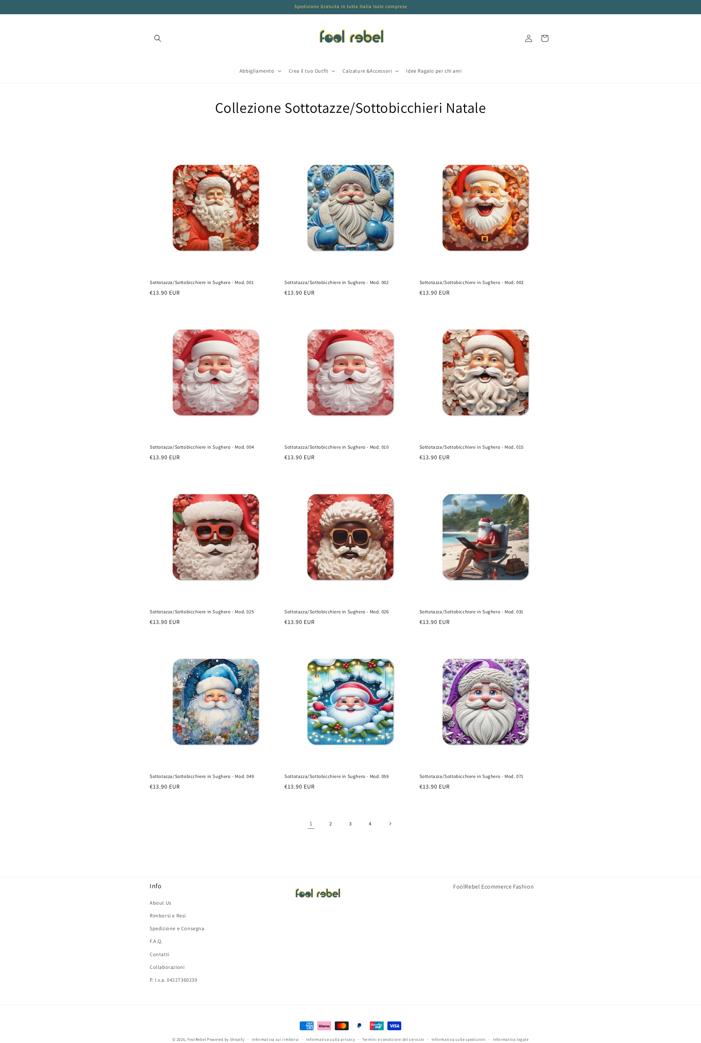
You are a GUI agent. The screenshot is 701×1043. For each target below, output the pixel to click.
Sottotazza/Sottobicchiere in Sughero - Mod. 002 (336, 282)
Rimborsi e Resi (168, 915)
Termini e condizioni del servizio (393, 1039)
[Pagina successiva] (390, 824)
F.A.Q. (156, 941)
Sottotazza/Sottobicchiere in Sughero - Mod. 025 (202, 612)
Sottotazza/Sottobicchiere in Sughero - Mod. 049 (202, 776)
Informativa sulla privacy (330, 1039)
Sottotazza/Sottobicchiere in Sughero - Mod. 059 (336, 776)
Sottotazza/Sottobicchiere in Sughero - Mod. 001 (202, 282)
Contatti (159, 954)
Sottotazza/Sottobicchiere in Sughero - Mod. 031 (472, 612)
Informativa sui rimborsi (275, 1039)
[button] (158, 38)
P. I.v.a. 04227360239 (174, 979)
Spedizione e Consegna (177, 928)
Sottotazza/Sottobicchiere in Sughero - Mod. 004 (202, 447)
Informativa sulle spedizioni (459, 1039)
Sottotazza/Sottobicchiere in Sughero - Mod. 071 (472, 776)
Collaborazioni (167, 966)
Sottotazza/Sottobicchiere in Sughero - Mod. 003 (472, 282)
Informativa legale (511, 1039)
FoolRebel (196, 1039)
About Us (161, 902)
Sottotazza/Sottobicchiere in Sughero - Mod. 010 (336, 447)
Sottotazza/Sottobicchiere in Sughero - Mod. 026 (336, 612)
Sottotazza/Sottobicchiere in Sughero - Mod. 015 (472, 447)
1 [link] (311, 823)
